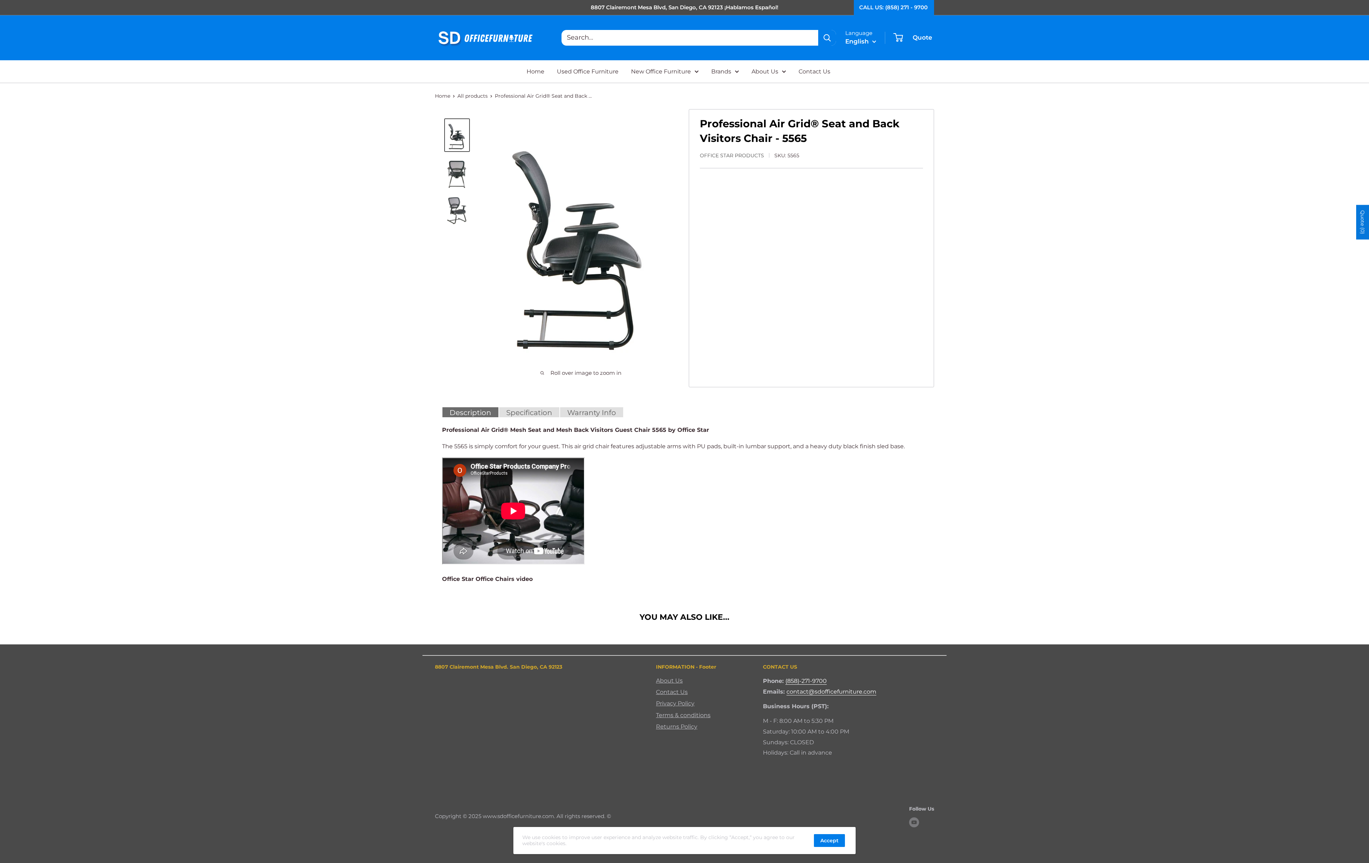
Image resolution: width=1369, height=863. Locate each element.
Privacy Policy (675, 703)
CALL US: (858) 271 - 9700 (893, 7)
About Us (765, 71)
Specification (529, 412)
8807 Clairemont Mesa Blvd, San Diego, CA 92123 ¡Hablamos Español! (684, 7)
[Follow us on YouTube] (914, 822)
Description (470, 412)
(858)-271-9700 (806, 681)
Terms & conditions (683, 715)
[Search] (827, 38)
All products (472, 96)
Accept (829, 840)
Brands (721, 71)
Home (535, 71)
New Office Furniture (661, 71)
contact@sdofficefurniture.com (831, 691)
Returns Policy (676, 726)
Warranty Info (591, 412)
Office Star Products (732, 155)
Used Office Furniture (588, 71)
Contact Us (814, 71)
